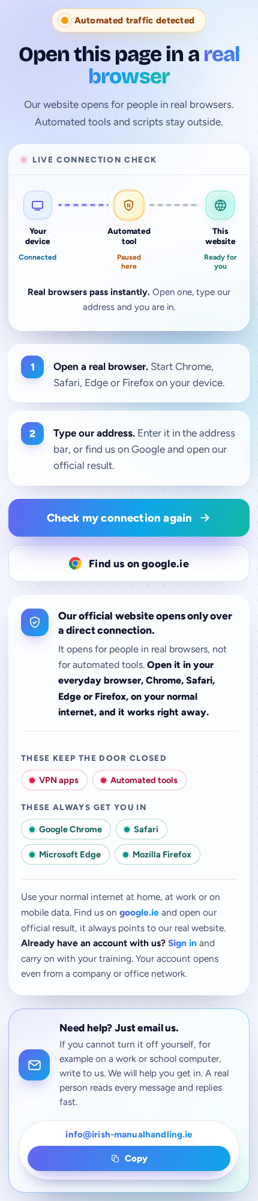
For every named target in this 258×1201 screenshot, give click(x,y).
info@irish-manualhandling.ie (128, 1134)
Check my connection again (120, 518)
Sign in (182, 943)
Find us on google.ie (139, 563)
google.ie (139, 912)
